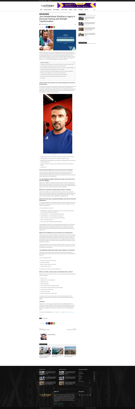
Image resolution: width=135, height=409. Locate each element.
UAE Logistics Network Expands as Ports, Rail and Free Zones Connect (89, 18)
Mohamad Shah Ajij (45, 24)
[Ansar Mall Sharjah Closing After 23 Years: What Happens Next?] (81, 24)
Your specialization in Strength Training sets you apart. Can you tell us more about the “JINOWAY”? (58, 67)
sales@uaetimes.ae (61, 403)
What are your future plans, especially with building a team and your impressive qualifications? (57, 71)
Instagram (59, 312)
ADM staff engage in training (44, 329)
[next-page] (41, 360)
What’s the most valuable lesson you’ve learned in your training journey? (53, 72)
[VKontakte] (90, 395)
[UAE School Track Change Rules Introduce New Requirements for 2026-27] (81, 35)
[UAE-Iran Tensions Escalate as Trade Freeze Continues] (57, 350)
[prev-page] (40, 360)
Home (40, 12)
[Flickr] (85, 395)
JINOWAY (45, 59)
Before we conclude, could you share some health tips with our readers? (53, 76)
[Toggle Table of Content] (73, 63)
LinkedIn (54, 312)
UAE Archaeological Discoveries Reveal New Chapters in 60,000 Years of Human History (89, 28)
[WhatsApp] (54, 27)
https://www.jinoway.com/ (69, 312)
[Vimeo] (93, 0)
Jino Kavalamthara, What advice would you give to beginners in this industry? (54, 74)
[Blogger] (80, 395)
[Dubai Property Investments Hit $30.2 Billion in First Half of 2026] (70, 350)
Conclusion (43, 78)
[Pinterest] (52, 27)
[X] (92, 0)
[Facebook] (89, 0)
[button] (94, 9)
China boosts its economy (71, 329)
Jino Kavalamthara (45, 318)
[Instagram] (90, 0)
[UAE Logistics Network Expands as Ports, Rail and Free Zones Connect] (81, 18)
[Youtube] (95, 0)
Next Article (41, 314)
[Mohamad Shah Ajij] (40, 24)
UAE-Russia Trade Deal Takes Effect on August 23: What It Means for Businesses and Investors (44, 356)
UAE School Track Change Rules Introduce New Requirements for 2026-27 (89, 34)
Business (43, 12)
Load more (86, 38)
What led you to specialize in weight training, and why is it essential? (52, 69)
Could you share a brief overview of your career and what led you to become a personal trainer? (57, 64)
